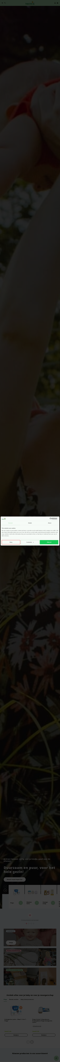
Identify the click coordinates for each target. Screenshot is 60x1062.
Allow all (49, 542)
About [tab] (49, 523)
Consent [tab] (10, 523)
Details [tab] (30, 523)
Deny (11, 542)
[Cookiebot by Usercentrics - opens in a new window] (52, 519)
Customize (29, 542)
